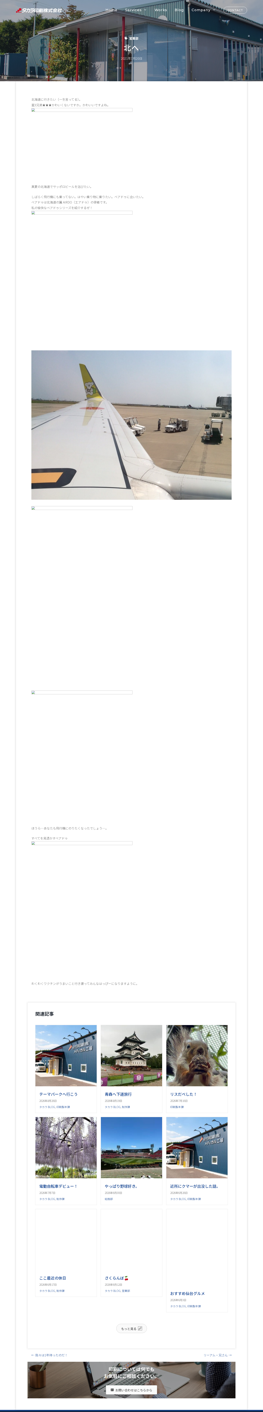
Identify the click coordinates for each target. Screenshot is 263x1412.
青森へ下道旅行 (118, 1094)
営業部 (133, 38)
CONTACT (235, 10)
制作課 (126, 1107)
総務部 (109, 1214)
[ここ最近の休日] (66, 1299)
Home (111, 10)
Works (161, 10)
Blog (179, 10)
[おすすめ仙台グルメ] (197, 1314)
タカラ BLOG (47, 1107)
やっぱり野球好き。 (122, 1201)
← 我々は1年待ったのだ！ (49, 1385)
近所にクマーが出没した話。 (195, 1201)
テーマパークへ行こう (58, 1094)
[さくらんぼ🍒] (131, 1299)
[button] (131, 1359)
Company (201, 10)
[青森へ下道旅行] (131, 1085)
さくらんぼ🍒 (117, 1308)
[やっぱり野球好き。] (131, 1192)
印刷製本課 (63, 1107)
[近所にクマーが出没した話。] (197, 1192)
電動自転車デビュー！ (58, 1201)
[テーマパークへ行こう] (66, 1085)
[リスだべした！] (197, 1085)
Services (133, 10)
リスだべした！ (183, 1094)
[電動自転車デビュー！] (66, 1192)
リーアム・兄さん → (218, 1385)
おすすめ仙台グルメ (187, 1324)
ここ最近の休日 (52, 1308)
